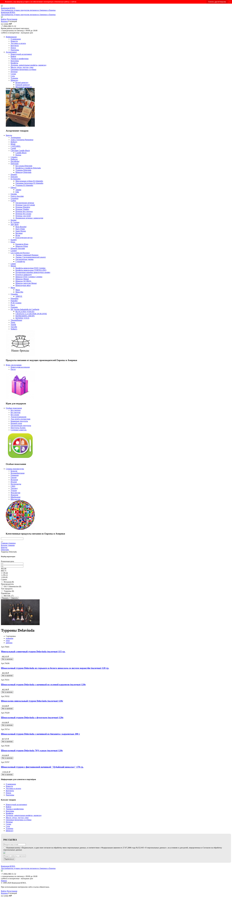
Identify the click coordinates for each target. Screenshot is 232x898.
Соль (8, 826)
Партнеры (10, 795)
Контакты (10, 791)
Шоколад (9, 831)
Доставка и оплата (13, 788)
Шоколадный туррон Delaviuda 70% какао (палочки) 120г (32, 750)
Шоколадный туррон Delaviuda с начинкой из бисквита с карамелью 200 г (40, 734)
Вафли (8, 807)
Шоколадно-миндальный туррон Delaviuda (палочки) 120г (32, 701)
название (9, 638)
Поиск (8, 793)
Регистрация (12, 19)
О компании (11, 784)
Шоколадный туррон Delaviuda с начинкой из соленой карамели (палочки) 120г (43, 684)
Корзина (4, 21)
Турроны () (9, 591)
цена (8, 640)
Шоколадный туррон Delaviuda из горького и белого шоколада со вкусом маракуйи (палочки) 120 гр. (55, 668)
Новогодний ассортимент (16, 804)
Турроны (9, 828)
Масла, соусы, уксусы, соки (17, 818)
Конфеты (9, 813)
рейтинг (9, 643)
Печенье (9, 822)
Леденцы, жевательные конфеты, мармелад (23, 815)
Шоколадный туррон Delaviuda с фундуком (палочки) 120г (32, 717)
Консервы (10, 811)
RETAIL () (8, 596)
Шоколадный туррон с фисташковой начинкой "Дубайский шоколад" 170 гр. (42, 767)
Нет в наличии (7, 659)
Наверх (4, 881)
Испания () (9, 582)
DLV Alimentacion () (12, 586)
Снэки (8, 824)
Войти (3, 19)
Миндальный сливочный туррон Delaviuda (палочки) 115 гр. (33, 651)
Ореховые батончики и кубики (18, 820)
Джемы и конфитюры (15, 809)
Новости (9, 786)
